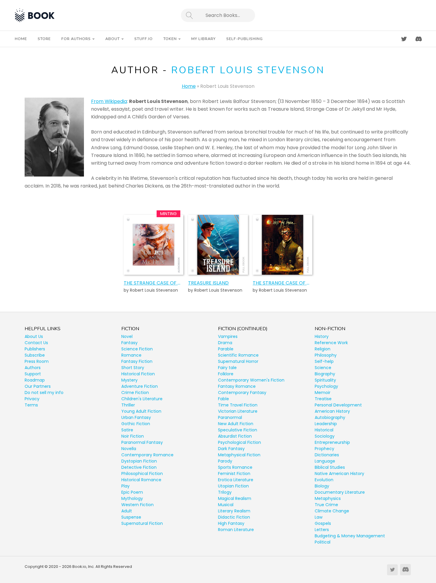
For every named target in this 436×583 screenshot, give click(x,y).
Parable (225, 349)
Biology (322, 486)
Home (189, 86)
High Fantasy (231, 523)
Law (318, 517)
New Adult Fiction (235, 424)
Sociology (325, 436)
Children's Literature (142, 399)
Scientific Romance (238, 355)
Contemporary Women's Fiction (251, 380)
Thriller (128, 405)
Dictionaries (327, 455)
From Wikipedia (109, 101)
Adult (126, 511)
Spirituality (325, 380)
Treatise (323, 399)
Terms (31, 405)
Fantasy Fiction (136, 361)
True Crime (326, 505)
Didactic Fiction (234, 517)
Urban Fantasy (136, 417)
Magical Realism (234, 498)
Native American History (339, 473)
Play (125, 486)
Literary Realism (234, 511)
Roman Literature (236, 530)
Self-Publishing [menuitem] (244, 39)
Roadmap (35, 380)
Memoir (322, 392)
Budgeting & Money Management (350, 536)
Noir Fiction (132, 436)
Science (323, 368)
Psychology (326, 386)
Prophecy (324, 449)
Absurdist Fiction (235, 436)
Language (325, 461)
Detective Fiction (139, 467)
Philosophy (326, 355)
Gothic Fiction (135, 424)
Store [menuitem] (44, 39)
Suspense (131, 517)
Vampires (228, 336)
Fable (223, 399)
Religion (322, 349)
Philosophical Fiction (142, 473)
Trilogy (225, 492)
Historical (324, 430)
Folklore (225, 374)
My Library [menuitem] (203, 39)
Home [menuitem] (21, 39)
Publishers (35, 349)
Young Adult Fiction (141, 411)
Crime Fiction (135, 392)
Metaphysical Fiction (239, 455)
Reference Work (331, 343)
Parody (225, 461)
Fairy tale (227, 368)
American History (332, 411)
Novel (127, 336)
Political (322, 542)
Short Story (132, 368)
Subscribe (35, 355)
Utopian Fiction (233, 486)
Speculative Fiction (237, 430)
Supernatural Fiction (142, 523)
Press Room (37, 361)
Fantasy (129, 343)
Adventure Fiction (139, 386)
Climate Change (332, 511)
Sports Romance (235, 467)
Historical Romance (141, 480)
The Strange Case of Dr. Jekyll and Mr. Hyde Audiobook (153, 282)
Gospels (323, 523)
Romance (131, 355)
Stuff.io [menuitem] (143, 39)
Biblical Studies (330, 467)
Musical (225, 505)
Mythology (132, 498)
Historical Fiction (138, 374)
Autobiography (330, 417)
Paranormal (230, 417)
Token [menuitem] (170, 39)
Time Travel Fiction (237, 405)
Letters (322, 530)
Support (33, 374)
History (322, 336)
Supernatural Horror (238, 361)
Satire (127, 430)
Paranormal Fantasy (142, 442)
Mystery (129, 380)
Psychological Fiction (239, 442)
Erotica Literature (235, 480)
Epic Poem (132, 492)
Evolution (324, 480)
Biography (325, 374)
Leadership (326, 424)
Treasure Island (208, 282)
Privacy (32, 399)
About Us (34, 336)
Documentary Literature (340, 492)
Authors (33, 368)
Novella (128, 449)
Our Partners (38, 386)
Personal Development (338, 405)
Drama (225, 343)
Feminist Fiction (234, 473)
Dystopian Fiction (139, 461)
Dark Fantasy (231, 449)
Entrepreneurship (332, 442)
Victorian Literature (237, 411)
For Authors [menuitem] (76, 39)
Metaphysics (328, 498)
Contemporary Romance (147, 455)
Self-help (324, 361)
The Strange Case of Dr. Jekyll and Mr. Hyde (282, 282)
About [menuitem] (112, 39)
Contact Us (36, 343)
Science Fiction (137, 349)
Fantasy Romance (237, 386)
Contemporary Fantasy (242, 392)
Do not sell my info (44, 392)
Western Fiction (137, 505)
